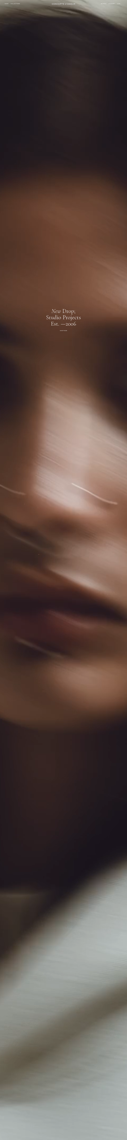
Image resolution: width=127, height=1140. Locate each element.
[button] (104, 4)
